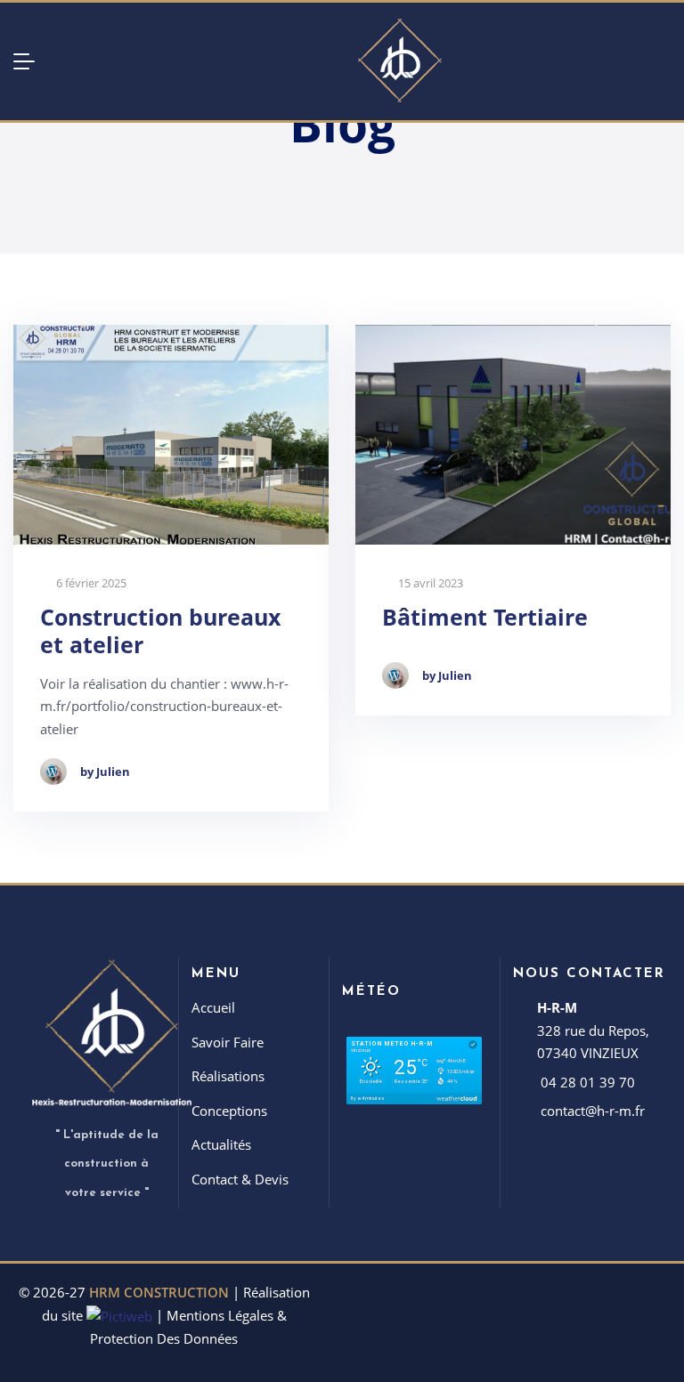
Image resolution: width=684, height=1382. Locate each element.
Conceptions (229, 1110)
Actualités (221, 1144)
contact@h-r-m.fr (593, 1110)
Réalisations (228, 1076)
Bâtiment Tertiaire (485, 617)
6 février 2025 (89, 583)
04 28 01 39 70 (588, 1082)
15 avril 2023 (429, 583)
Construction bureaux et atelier (160, 631)
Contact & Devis (240, 1179)
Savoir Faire (227, 1042)
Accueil (213, 1007)
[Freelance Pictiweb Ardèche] (119, 1315)
